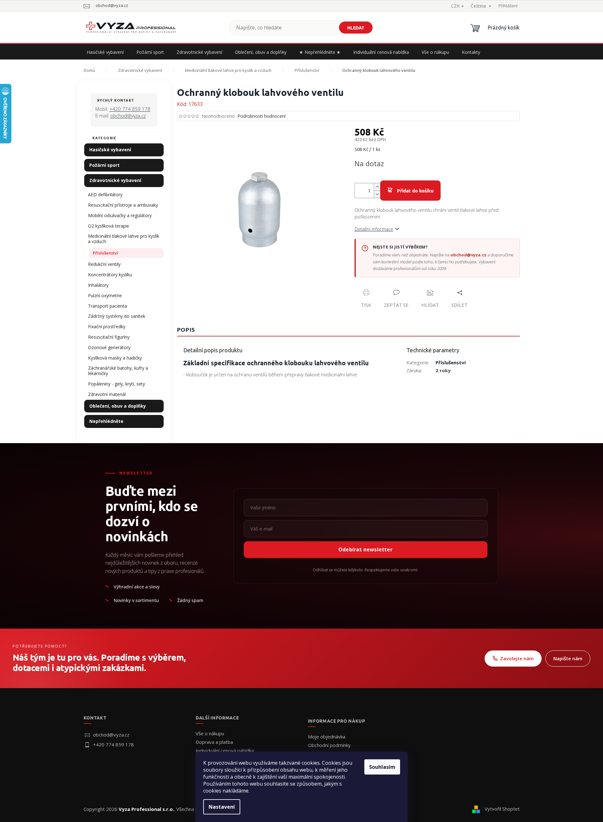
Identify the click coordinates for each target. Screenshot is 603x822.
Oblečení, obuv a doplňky (117, 406)
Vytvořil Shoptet (502, 809)
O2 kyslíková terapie (108, 226)
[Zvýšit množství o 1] (377, 187)
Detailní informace (374, 229)
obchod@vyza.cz (128, 115)
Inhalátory (98, 285)
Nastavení (222, 806)
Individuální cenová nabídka (225, 750)
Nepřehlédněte (106, 421)
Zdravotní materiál (107, 394)
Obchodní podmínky (329, 745)
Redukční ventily (104, 264)
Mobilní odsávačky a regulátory (120, 215)
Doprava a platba (214, 742)
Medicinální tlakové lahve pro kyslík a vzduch (123, 238)
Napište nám (567, 658)
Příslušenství (105, 253)
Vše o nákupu (210, 733)
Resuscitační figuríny (108, 337)
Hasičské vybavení (110, 150)
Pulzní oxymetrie (105, 295)
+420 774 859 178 (130, 109)
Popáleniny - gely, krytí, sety (116, 384)
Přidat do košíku (415, 190)
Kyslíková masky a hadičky (115, 358)
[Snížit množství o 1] (377, 194)
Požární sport (104, 165)
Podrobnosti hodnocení (261, 116)
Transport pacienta (107, 306)
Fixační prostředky (106, 326)
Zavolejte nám (517, 658)
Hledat (355, 27)
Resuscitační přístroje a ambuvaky (123, 205)
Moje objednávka (326, 736)
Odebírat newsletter (365, 549)
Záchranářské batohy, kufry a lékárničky (118, 370)
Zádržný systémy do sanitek (116, 316)
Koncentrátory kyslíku (110, 275)
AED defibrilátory (105, 194)
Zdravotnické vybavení (115, 180)
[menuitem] (105, 52)
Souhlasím (382, 766)
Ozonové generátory (109, 347)
